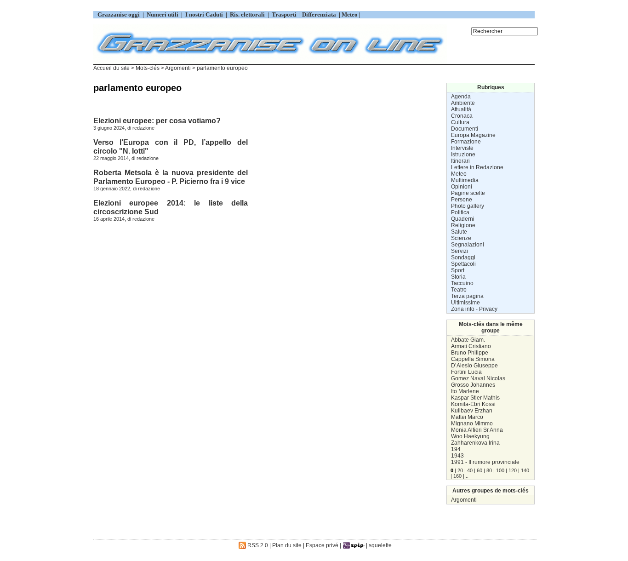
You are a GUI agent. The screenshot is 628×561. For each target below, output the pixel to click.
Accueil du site (111, 68)
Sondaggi (463, 257)
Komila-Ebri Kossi (473, 404)
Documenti (464, 129)
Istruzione (463, 154)
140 (525, 470)
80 (489, 470)
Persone (461, 199)
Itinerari (460, 161)
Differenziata (319, 14)
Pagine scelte (468, 193)
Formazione (466, 141)
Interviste (462, 148)
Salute (459, 232)
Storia (458, 277)
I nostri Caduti (204, 14)
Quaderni (462, 219)
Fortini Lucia (466, 372)
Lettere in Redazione (477, 167)
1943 (457, 455)
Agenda (461, 96)
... (466, 476)
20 (460, 470)
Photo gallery (467, 206)
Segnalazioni (467, 244)
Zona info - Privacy (474, 309)
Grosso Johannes (473, 385)
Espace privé (322, 545)
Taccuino (462, 283)
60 (479, 470)
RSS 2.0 (257, 545)
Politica (460, 212)
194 (456, 449)
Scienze (461, 238)
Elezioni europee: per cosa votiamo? (157, 120)
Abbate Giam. (468, 340)
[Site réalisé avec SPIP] (354, 545)
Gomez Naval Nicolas (478, 378)
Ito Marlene (465, 391)
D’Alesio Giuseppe (474, 365)
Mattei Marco (467, 417)
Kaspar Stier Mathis (475, 398)
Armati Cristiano (471, 346)
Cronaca (462, 116)
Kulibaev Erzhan (471, 410)
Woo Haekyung (470, 436)
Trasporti (284, 14)
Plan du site (287, 545)
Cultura (460, 122)
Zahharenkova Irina (475, 443)
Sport (457, 270)
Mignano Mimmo (472, 423)
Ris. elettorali (247, 14)
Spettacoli (463, 264)
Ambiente (463, 103)
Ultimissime (465, 302)
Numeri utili (162, 14)
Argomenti (464, 500)
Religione (463, 225)
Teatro (459, 289)
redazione (143, 128)
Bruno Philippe (469, 352)
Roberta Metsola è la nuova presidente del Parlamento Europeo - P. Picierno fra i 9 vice (170, 176)
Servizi (459, 251)
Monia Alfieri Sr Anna (477, 430)
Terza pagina (467, 296)
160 (457, 476)
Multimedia (465, 180)
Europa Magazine (473, 135)
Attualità (461, 109)
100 (500, 470)
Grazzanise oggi (118, 14)
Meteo (459, 174)
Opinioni (461, 186)
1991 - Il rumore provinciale (485, 462)
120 (512, 470)
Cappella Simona (473, 359)
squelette (380, 545)
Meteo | (350, 14)
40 (470, 470)
